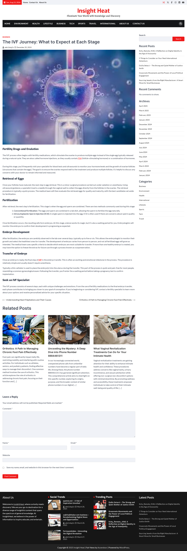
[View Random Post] (163, 2)
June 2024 (143, 152)
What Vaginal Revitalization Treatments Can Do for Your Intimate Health (110, 352)
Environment (21, 23)
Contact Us (33, 2)
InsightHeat (18, 504)
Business (61, 23)
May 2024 (143, 157)
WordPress (124, 547)
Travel (92, 23)
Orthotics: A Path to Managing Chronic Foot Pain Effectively (20, 350)
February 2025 (145, 115)
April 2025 (143, 106)
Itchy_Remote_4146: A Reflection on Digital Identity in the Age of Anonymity (122, 514)
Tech (71, 23)
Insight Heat (93, 11)
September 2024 (145, 138)
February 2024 (145, 171)
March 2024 (144, 166)
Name (6, 443)
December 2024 (145, 124)
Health (36, 23)
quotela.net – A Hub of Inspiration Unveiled (72, 502)
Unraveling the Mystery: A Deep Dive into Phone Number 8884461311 (66, 352)
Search (142, 35)
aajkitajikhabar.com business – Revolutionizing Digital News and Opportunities (76, 517)
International (108, 23)
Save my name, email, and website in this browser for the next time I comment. (40, 467)
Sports (81, 23)
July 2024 (143, 147)
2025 (71, 547)
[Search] (181, 24)
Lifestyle (48, 23)
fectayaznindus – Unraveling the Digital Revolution (75, 532)
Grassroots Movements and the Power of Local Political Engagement (120, 503)
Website (6, 455)
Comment (7, 408)
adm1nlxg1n (9, 47)
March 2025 (144, 110)
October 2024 (144, 134)
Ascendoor (102, 547)
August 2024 (144, 143)
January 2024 (144, 175)
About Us (42, 2)
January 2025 (144, 120)
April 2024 (143, 161)
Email (74, 443)
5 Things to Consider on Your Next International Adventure (121, 524)
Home (25, 2)
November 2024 (145, 129)
